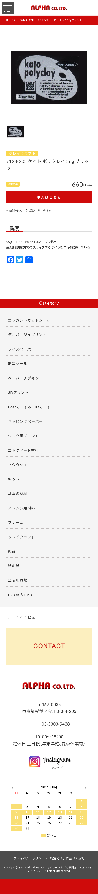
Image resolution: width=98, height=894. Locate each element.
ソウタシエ (17, 464)
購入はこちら (49, 197)
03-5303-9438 (55, 724)
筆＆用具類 (17, 580)
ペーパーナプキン (23, 378)
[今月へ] (27, 782)
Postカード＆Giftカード (29, 406)
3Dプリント (18, 392)
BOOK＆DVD (20, 594)
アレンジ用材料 (21, 508)
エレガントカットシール (29, 320)
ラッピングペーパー (25, 421)
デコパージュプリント (27, 334)
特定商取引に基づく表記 (67, 858)
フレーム (15, 522)
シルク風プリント (23, 435)
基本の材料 (17, 493)
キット (14, 479)
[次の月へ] (85, 786)
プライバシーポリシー (29, 858)
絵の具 (14, 565)
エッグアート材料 (23, 450)
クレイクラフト (22, 153)
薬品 (12, 551)
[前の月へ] (12, 786)
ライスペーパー (21, 349)
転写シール (17, 363)
